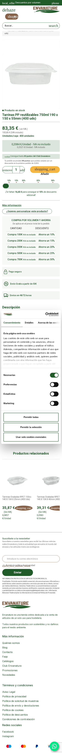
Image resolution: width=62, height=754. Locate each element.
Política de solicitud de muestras (20, 700)
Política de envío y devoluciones (20, 705)
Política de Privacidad (47, 593)
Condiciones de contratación (18, 719)
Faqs (5, 656)
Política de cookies (12, 710)
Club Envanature (12, 665)
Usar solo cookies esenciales (31, 437)
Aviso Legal (8, 691)
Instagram (8, 736)
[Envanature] (46, 10)
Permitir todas (31, 417)
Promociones (9, 670)
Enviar (18, 572)
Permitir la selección (31, 427)
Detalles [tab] (29, 322)
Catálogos (8, 661)
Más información (11, 205)
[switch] (54, 384)
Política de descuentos (15, 714)
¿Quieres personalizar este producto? (27, 211)
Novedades (8, 674)
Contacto (7, 652)
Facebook (8, 731)
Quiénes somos (11, 642)
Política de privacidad (14, 696)
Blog (4, 647)
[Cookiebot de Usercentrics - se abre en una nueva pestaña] (45, 314)
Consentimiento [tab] (11, 322)
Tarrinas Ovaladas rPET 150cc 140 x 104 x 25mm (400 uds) (16, 498)
